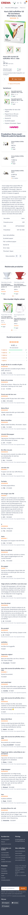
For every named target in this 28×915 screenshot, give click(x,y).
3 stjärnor (4, 355)
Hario (22, 218)
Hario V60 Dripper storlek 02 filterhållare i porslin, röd (20, 286)
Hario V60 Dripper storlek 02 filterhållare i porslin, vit (7, 286)
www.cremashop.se (20, 851)
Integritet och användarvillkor (18, 895)
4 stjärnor (4, 352)
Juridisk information (6, 861)
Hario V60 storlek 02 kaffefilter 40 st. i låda (17, 92)
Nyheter (3, 877)
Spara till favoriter (15, 83)
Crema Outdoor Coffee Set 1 (17, 142)
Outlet (2, 875)
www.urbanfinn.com (20, 860)
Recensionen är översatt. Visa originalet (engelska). (13, 429)
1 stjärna (4, 360)
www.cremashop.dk (20, 858)
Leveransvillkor (5, 852)
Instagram (6, 903)
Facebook (6, 906)
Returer (3, 841)
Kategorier (3, 868)
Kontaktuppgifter (5, 839)
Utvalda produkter (5, 880)
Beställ (23, 888)
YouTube (16, 903)
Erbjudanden (4, 873)
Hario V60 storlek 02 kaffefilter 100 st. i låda (17, 99)
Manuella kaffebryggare (11, 7)
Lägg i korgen (18, 79)
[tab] (11, 330)
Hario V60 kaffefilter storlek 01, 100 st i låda (7, 317)
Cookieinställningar (6, 857)
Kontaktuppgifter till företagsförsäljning (20, 840)
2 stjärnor (4, 358)
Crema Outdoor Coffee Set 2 (17, 156)
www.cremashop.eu (20, 855)
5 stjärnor (4, 350)
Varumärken (4, 871)
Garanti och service (6, 844)
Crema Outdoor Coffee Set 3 (17, 171)
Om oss (3, 859)
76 (17, 18)
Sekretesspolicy (5, 855)
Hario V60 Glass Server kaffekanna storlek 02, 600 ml (20, 320)
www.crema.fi (18, 853)
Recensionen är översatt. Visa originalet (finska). (13, 402)
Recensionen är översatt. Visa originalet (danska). (13, 374)
